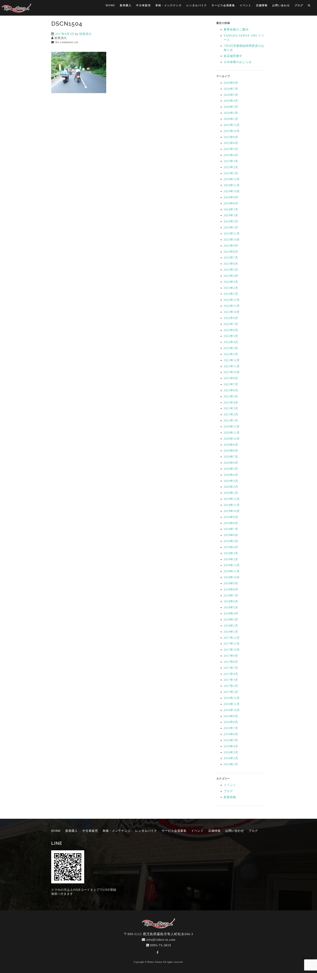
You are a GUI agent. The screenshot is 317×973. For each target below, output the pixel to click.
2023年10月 (232, 239)
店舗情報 (262, 5)
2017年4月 (231, 673)
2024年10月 (232, 191)
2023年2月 (231, 287)
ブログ (298, 5)
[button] (309, 6)
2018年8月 (231, 589)
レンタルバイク (196, 5)
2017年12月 (232, 637)
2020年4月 (231, 474)
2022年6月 (231, 330)
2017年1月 (231, 691)
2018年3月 (231, 619)
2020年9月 (231, 444)
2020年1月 (231, 492)
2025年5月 (231, 149)
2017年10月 (232, 649)
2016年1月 (231, 764)
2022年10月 (232, 311)
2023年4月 (231, 275)
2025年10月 (232, 131)
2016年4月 (231, 746)
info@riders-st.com (160, 939)
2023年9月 (231, 245)
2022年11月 (232, 305)
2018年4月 (231, 613)
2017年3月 (231, 679)
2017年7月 (231, 667)
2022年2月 (231, 354)
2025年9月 (231, 137)
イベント (245, 5)
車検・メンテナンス (168, 5)
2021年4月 (231, 402)
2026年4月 (231, 100)
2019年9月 (231, 517)
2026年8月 (231, 82)
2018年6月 (231, 601)
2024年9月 (231, 197)
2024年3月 (231, 215)
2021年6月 (231, 390)
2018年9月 (231, 583)
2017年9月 (231, 655)
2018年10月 (232, 577)
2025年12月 (232, 125)
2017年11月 (232, 643)
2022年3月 (231, 348)
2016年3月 (231, 752)
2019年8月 (231, 523)
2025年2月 (231, 167)
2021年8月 (231, 378)
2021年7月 (231, 384)
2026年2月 (231, 112)
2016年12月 (232, 698)
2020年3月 (231, 480)
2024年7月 (231, 209)
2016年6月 (231, 734)
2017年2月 (231, 685)
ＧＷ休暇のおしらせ (238, 62)
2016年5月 (231, 740)
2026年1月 (231, 118)
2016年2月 (231, 758)
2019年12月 (232, 498)
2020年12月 (232, 426)
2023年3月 (231, 281)
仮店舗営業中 (233, 55)
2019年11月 (232, 505)
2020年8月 (231, 450)
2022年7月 (231, 324)
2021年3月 (231, 408)
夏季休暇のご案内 (236, 29)
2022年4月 (231, 342)
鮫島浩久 (85, 33)
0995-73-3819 (160, 945)
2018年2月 (231, 625)
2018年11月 (232, 571)
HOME (110, 5)
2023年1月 (231, 293)
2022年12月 (232, 299)
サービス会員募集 (223, 5)
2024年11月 (232, 185)
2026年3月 (231, 106)
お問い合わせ (281, 5)
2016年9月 (231, 716)
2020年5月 (231, 468)
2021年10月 (232, 372)
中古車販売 (143, 5)
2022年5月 (231, 336)
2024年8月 (231, 203)
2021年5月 (231, 396)
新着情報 (230, 797)
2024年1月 (231, 227)
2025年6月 (231, 143)
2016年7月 (231, 728)
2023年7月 (231, 257)
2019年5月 (231, 541)
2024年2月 (231, 221)
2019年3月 (231, 553)
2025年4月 (231, 155)
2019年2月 (231, 559)
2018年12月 (232, 565)
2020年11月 (232, 432)
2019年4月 (231, 547)
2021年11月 (232, 366)
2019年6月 (231, 535)
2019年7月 (231, 529)
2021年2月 (231, 414)
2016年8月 (231, 722)
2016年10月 (232, 710)
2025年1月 (231, 173)
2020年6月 (231, 462)
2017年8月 (231, 661)
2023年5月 (231, 269)
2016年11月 (232, 704)
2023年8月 (231, 251)
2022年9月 (231, 318)
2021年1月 (231, 420)
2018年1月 (231, 631)
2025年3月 (231, 161)
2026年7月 (231, 88)
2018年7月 (231, 595)
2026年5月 (231, 94)
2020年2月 (231, 486)
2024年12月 (232, 179)
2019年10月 (232, 511)
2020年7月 (231, 456)
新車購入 (126, 5)
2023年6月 (231, 263)
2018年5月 (231, 607)
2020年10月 (232, 438)
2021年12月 (232, 360)
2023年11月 (232, 233)
